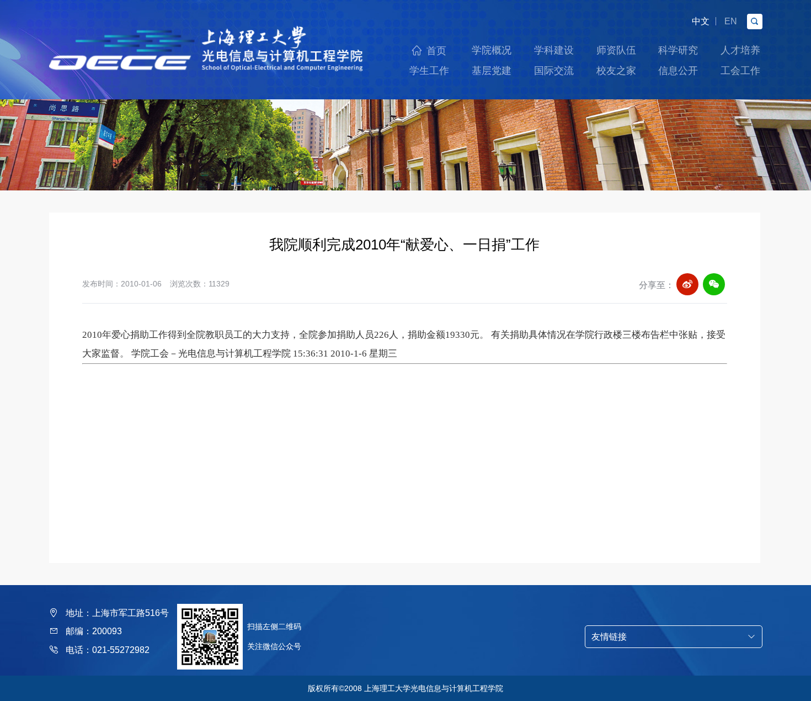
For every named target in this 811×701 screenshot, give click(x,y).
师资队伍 (616, 50)
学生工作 (429, 70)
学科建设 (554, 50)
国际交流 (554, 70)
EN (730, 21)
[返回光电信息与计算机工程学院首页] (206, 29)
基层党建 (491, 70)
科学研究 (678, 50)
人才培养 (740, 50)
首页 (436, 50)
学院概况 (491, 50)
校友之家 (616, 70)
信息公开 (678, 70)
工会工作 (740, 70)
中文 (700, 21)
